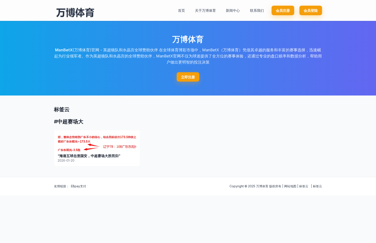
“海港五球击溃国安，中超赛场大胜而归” (89, 156)
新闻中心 (233, 10)
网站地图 (290, 186)
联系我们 (257, 10)
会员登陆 (311, 10)
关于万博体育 (205, 10)
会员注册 (283, 10)
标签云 (303, 186)
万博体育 (262, 186)
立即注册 (188, 77)
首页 (181, 10)
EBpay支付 (78, 186)
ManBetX (64, 50)
